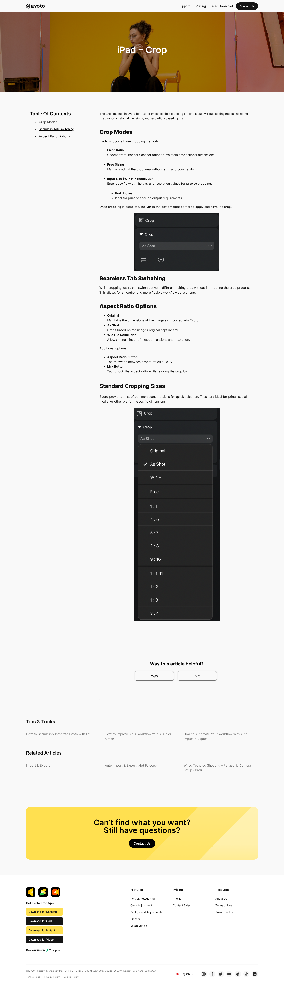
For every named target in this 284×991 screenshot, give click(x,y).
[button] (247, 6)
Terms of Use (33, 976)
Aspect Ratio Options (54, 136)
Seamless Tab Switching (56, 129)
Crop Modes (48, 122)
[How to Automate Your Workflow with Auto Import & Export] (221, 736)
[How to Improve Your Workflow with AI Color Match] (142, 736)
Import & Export (38, 765)
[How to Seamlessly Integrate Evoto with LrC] (58, 734)
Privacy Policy (52, 976)
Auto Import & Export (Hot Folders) (131, 765)
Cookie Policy (71, 976)
